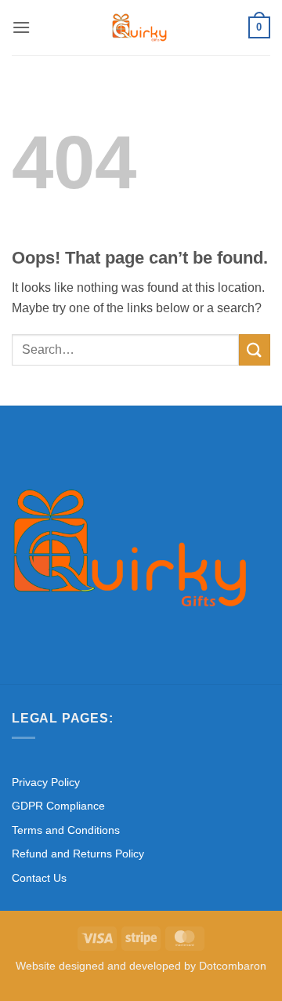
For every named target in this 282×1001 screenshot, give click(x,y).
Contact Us (39, 878)
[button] (21, 27)
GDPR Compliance (58, 805)
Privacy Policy (46, 782)
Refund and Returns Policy (78, 853)
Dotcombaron (232, 965)
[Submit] (254, 349)
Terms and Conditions (66, 830)
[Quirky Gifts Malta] (139, 27)
